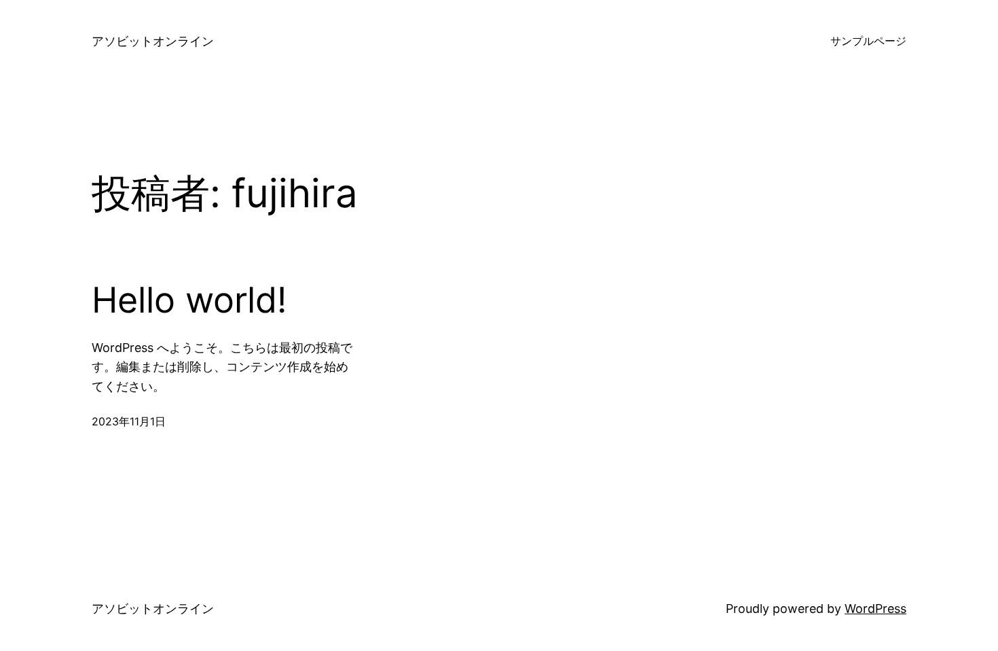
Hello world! (189, 300)
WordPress (875, 608)
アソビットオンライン (153, 41)
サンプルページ (868, 41)
